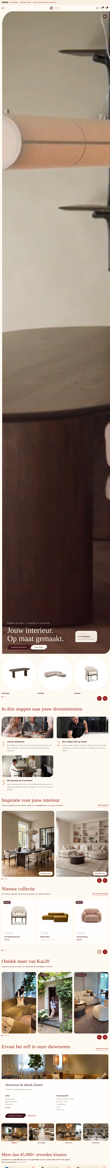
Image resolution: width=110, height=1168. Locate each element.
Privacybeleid (75, 573)
